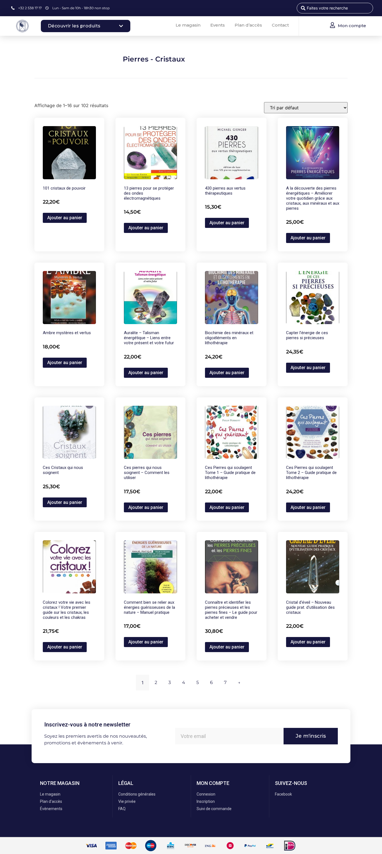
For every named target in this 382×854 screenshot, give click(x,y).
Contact (280, 25)
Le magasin (188, 25)
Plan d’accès (248, 25)
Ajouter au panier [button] (64, 217)
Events (217, 25)
